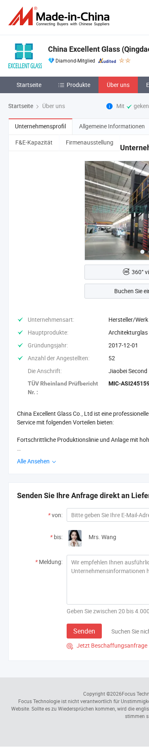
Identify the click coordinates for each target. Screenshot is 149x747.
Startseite (29, 85)
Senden (84, 631)
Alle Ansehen (34, 461)
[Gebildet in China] (60, 16)
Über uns (118, 85)
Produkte (78, 85)
